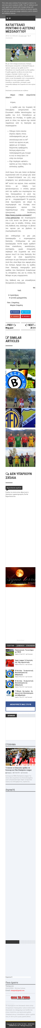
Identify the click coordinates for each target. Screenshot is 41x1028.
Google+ (16, 316)
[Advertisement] (20, 553)
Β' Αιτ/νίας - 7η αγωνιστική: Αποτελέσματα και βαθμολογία (24, 673)
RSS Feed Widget (20, 640)
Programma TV (9, 977)
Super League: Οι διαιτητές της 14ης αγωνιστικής (24, 661)
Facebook (16, 312)
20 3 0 (32, 328)
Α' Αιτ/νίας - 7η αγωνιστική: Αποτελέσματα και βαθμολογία (24, 683)
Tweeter (27, 312)
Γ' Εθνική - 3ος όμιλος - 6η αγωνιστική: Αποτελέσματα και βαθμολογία (24, 693)
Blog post (9, 328)
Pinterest (26, 316)
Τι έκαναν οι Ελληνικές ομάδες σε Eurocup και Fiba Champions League (19, 769)
